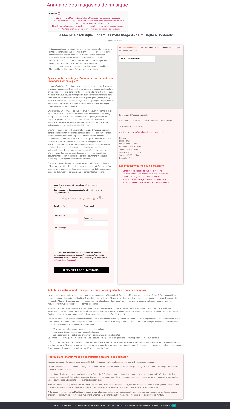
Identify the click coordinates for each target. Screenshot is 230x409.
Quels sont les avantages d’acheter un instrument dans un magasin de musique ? (89, 21)
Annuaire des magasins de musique (87, 5)
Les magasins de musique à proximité (90, 23)
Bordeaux (138, 47)
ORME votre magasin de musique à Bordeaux (141, 176)
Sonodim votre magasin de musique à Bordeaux (142, 171)
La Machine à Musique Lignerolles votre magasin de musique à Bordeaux (87, 18)
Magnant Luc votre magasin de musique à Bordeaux (144, 179)
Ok (174, 405)
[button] (59, 13)
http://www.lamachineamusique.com (147, 132)
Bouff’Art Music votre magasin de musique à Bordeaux (145, 174)
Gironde (129, 47)
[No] (226, 405)
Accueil (122, 47)
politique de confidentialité (65, 260)
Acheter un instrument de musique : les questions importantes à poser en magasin (89, 26)
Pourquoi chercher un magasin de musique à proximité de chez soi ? (89, 29)
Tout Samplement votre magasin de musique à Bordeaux (146, 182)
